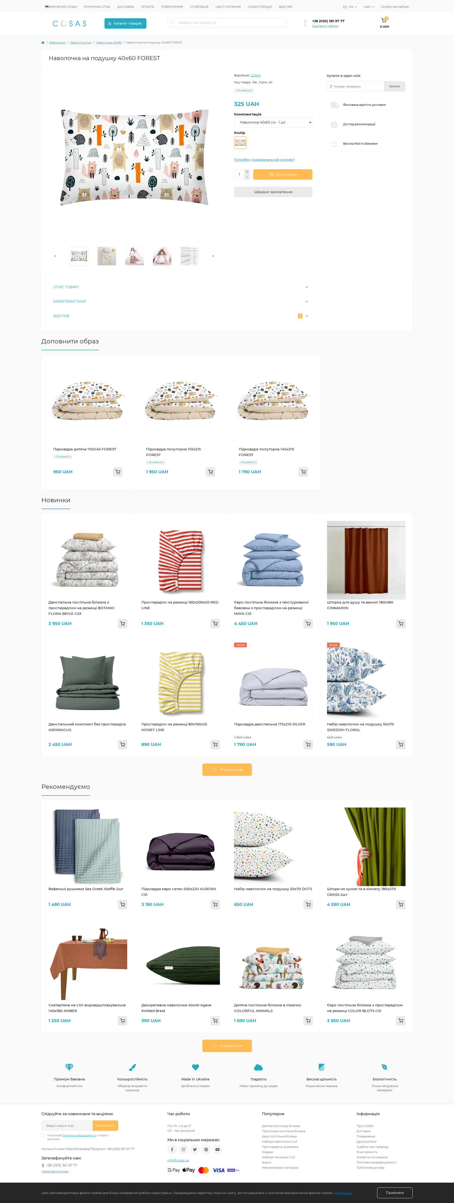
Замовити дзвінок (325, 26)
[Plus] (247, 171)
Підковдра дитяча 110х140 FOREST (84, 449)
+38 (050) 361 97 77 (328, 21)
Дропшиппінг (367, 1141)
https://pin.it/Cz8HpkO (206, 1149)
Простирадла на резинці (280, 1147)
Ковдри (268, 1152)
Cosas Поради (260, 7)
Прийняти (395, 1193)
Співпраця (199, 7)
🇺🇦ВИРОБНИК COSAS (61, 7)
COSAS (256, 75)
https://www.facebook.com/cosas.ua (172, 1149)
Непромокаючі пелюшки (280, 1167)
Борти (266, 1162)
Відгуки (285, 7)
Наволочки (57, 42)
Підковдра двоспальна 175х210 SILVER (269, 724)
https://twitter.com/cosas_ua (195, 1149)
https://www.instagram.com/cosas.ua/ (183, 1149)
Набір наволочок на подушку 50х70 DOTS (273, 889)
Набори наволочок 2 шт (279, 1141)
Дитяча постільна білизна (281, 1126)
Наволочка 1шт (81, 42)
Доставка (125, 7)
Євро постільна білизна (279, 1136)
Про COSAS (365, 1126)
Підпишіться (105, 1125)
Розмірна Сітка (97, 7)
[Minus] (247, 177)
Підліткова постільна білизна (283, 1131)
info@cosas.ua (178, 1160)
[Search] (172, 22)
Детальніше (343, 1193)
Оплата (147, 7)
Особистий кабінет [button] (395, 7)
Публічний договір (370, 1167)
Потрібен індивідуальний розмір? (264, 160)
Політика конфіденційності (79, 1135)
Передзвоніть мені (55, 1171)
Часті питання (228, 7)
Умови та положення (372, 1157)
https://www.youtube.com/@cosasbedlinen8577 (217, 1149)
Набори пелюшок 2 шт (278, 1157)
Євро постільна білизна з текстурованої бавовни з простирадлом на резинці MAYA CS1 (271, 608)
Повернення (172, 7)
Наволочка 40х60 (109, 42)
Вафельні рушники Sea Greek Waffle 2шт (85, 889)
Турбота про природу (373, 1147)
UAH (367, 7)
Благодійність (367, 1152)
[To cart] (117, 472)
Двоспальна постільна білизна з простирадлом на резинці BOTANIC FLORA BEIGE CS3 (81, 608)
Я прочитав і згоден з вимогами (78, 1137)
